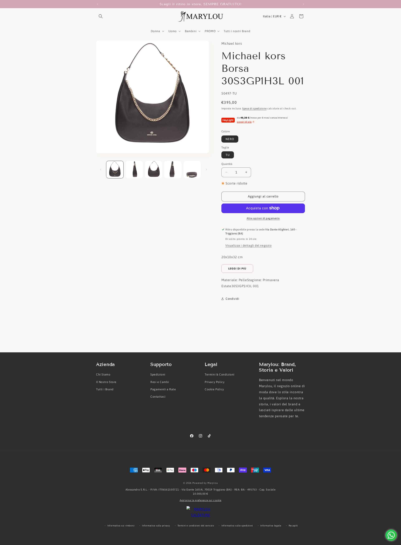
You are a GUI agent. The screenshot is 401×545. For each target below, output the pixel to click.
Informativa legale (270, 525)
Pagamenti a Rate (163, 389)
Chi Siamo (103, 374)
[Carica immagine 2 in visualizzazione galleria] (134, 169)
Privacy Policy (215, 382)
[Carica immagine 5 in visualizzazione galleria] (192, 169)
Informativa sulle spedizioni (237, 525)
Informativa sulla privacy (156, 525)
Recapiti (293, 525)
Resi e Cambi (159, 382)
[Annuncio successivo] (303, 4)
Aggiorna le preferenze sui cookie (200, 500)
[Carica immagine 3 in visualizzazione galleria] (153, 169)
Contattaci (158, 396)
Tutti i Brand (105, 389)
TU (228, 155)
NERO (230, 139)
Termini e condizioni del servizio (196, 525)
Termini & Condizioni (220, 374)
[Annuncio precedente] (97, 4)
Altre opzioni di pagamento (263, 218)
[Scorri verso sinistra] (100, 169)
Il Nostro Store (106, 382)
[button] (100, 16)
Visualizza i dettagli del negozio (248, 245)
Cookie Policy (214, 389)
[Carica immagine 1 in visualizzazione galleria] (114, 169)
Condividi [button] (232, 298)
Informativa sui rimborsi (121, 525)
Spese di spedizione (254, 108)
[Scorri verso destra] (206, 169)
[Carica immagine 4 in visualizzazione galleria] (172, 169)
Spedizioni (157, 374)
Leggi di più (237, 268)
